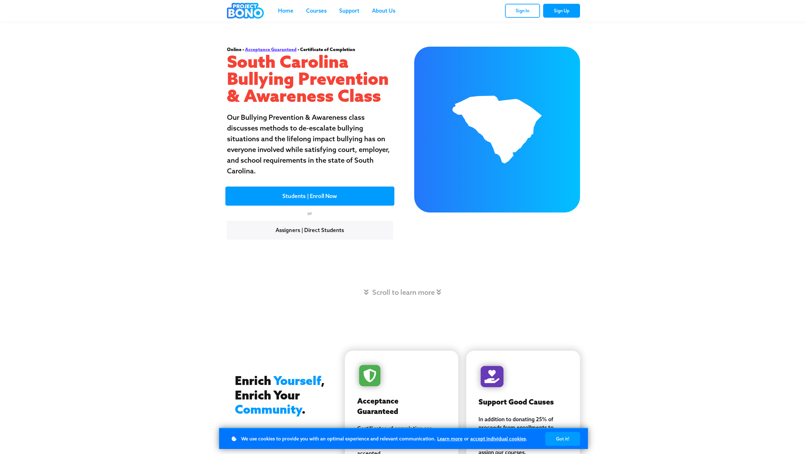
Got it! (562, 439)
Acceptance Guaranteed (271, 49)
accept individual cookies (498, 439)
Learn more (449, 439)
